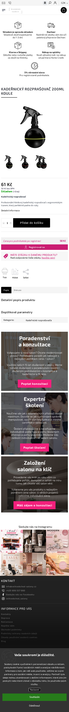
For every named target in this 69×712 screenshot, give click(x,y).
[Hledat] (49, 3)
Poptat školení (34, 447)
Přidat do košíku (31, 222)
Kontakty (6, 614)
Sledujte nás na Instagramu (35, 526)
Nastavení (34, 690)
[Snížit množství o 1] (3, 223)
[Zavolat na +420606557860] (10, 2)
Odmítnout (34, 705)
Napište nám (7, 625)
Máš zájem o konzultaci (34, 505)
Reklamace (7, 622)
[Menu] (3, 9)
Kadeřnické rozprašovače (39, 320)
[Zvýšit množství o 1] (10, 223)
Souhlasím (35, 697)
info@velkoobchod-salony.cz (21, 586)
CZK (63, 3)
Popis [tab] (6, 290)
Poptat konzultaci (34, 383)
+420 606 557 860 (15, 590)
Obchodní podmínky (11, 629)
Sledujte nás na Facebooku (20, 594)
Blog (3, 641)
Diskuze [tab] (18, 290)
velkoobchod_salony (17, 598)
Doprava (5, 618)
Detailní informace (10, 210)
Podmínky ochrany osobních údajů (19, 633)
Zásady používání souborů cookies (19, 637)
